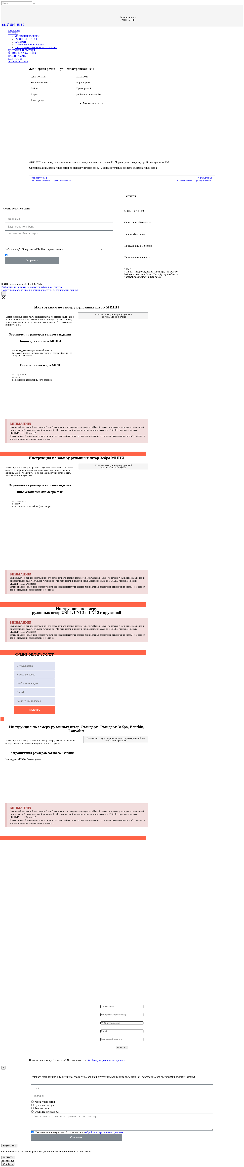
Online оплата (18, 61)
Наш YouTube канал (135, 234)
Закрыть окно (9, 1145)
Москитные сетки (27, 36)
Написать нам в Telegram (138, 245)
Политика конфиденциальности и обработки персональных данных (40, 290)
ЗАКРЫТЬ (8, 1157)
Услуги (13, 33)
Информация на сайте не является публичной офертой (32, 287)
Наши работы (17, 56)
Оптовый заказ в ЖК (22, 53)
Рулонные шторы (26, 39)
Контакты (15, 58)
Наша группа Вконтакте (137, 222)
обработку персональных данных (78, 255)
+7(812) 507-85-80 (134, 210)
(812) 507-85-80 (13, 24)
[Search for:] (17, 2)
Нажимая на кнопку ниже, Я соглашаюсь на (53, 255)
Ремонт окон (42, 1108)
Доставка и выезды (21, 50)
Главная (14, 30)
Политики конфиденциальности (82, 249)
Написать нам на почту (137, 257)
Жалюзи (20, 41)
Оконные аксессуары (29, 44)
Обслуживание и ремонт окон (36, 47)
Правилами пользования (19, 252)
